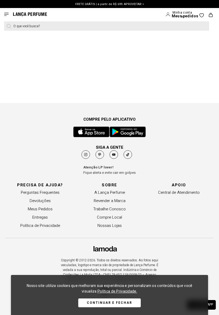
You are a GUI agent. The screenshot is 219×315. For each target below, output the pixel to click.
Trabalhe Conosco (109, 209)
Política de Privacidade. (117, 291)
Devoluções (40, 201)
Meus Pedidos (40, 209)
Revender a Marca (110, 201)
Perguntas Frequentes (40, 192)
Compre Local (109, 217)
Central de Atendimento (179, 192)
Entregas (40, 217)
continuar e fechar (109, 302)
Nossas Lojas (109, 226)
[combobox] (106, 26)
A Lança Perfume (109, 192)
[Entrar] (168, 14)
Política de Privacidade (40, 226)
